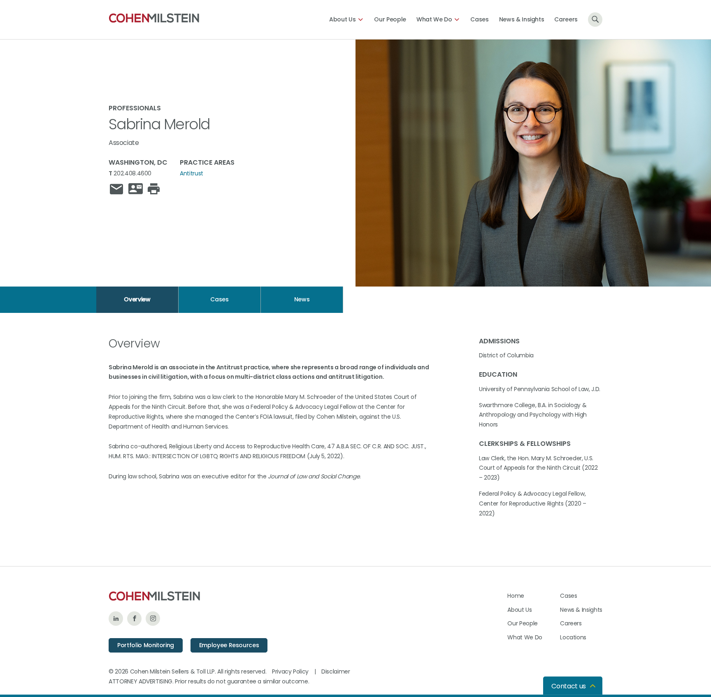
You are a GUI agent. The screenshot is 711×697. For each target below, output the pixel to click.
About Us (342, 19)
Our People (390, 19)
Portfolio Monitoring (145, 645)
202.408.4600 (132, 173)
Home (515, 596)
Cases (479, 19)
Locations (573, 637)
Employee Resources (229, 645)
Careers (566, 19)
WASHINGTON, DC (138, 162)
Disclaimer (335, 671)
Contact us (568, 686)
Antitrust (191, 173)
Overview (137, 299)
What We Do (434, 19)
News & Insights (521, 19)
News (302, 299)
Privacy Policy (290, 671)
